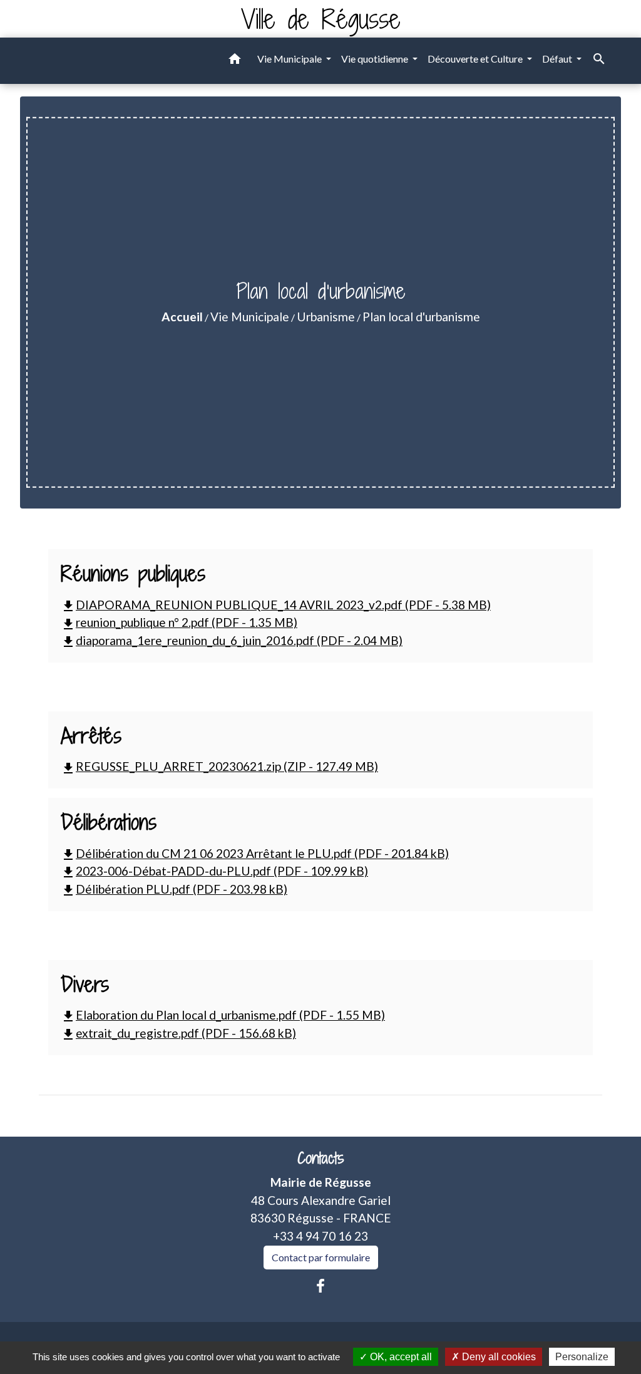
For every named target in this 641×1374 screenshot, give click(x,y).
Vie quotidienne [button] (375, 59)
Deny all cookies (497, 1356)
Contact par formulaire (321, 1257)
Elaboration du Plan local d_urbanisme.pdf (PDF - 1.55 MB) (223, 1015)
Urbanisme (326, 316)
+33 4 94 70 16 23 (320, 1236)
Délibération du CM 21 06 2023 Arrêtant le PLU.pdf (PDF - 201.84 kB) (255, 853)
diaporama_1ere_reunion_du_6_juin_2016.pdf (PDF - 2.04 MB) (232, 640)
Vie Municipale (249, 316)
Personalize (581, 1356)
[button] (234, 60)
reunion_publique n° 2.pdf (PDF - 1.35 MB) (179, 622)
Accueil (182, 316)
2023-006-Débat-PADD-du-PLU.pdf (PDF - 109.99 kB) (214, 871)
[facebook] (320, 1286)
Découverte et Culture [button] (476, 59)
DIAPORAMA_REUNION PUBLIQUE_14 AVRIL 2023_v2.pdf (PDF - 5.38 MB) (276, 604)
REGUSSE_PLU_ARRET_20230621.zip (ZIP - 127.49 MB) (219, 766)
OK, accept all (399, 1356)
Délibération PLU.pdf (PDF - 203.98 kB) (174, 889)
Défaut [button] (558, 59)
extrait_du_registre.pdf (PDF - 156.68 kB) (178, 1033)
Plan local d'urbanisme (421, 316)
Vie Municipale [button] (290, 59)
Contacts (320, 1158)
